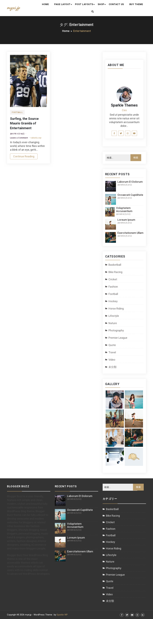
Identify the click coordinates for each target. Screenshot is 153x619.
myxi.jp (13, 8)
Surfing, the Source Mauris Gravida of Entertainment (24, 123)
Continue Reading (23, 156)
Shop (101, 4)
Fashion (113, 286)
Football (17, 112)
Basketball (114, 264)
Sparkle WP (62, 614)
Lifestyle (113, 315)
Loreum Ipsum (126, 219)
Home (45, 4)
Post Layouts (84, 4)
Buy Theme (136, 4)
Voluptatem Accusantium (124, 209)
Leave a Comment (19, 138)
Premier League (117, 337)
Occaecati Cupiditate (130, 194)
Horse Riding (116, 308)
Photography (116, 330)
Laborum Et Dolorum (130, 181)
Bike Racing (115, 272)
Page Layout (62, 4)
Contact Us (116, 4)
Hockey (113, 301)
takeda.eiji (35, 138)
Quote (112, 345)
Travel (112, 352)
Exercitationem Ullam (130, 232)
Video (111, 359)
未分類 (112, 367)
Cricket (112, 279)
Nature (112, 323)
